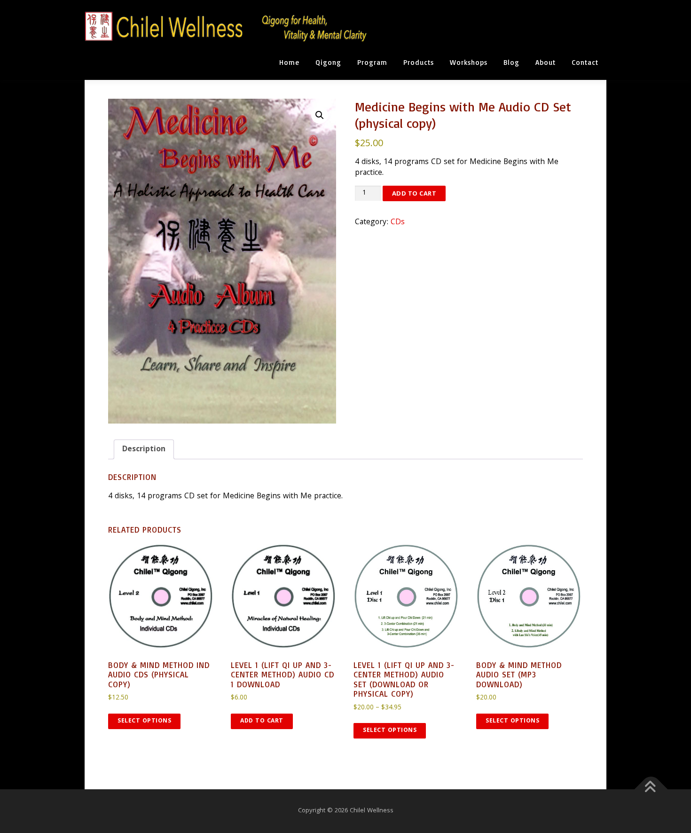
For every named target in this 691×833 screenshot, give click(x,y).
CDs (398, 222)
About (545, 62)
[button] (319, 115)
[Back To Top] (651, 789)
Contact (585, 62)
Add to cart (414, 193)
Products (418, 62)
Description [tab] (143, 449)
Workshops (468, 62)
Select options (144, 721)
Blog (511, 62)
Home (289, 62)
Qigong (328, 62)
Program (372, 62)
